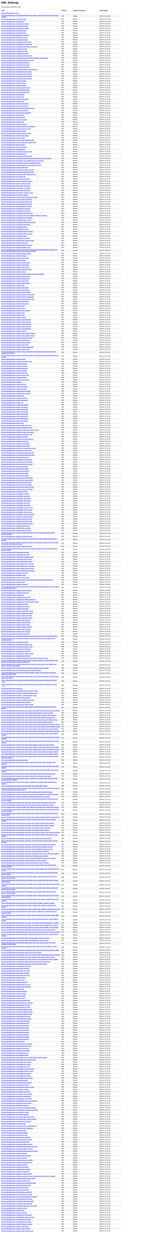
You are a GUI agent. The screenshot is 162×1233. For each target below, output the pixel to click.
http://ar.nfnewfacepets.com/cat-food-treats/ (14, 110)
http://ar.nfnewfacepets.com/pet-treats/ (13, 998)
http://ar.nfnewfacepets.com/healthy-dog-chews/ (16, 500)
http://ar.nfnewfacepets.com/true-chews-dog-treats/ (17, 1160)
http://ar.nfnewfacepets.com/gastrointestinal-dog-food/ (17, 455)
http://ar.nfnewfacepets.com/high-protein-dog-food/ (16, 536)
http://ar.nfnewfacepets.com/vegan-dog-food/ (15, 1190)
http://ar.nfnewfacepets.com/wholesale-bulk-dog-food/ (17, 1217)
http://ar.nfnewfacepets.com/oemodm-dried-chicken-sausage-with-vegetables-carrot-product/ (30, 927)
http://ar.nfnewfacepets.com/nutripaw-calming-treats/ (17, 704)
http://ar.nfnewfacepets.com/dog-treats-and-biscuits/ (17, 347)
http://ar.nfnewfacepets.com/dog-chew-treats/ (15, 267)
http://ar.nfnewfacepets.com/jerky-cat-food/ (14, 573)
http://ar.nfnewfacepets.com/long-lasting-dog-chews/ (17, 611)
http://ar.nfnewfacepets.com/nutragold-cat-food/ (15, 702)
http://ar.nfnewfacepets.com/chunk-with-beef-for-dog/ (17, 172)
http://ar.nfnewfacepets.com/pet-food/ (12, 989)
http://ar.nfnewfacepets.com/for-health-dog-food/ (16, 425)
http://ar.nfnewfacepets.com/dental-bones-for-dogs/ (17, 213)
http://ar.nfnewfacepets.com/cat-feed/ (12, 101)
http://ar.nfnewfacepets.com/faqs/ (11, 382)
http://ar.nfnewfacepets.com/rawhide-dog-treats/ (16, 1064)
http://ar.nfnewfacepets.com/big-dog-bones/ (14, 39)
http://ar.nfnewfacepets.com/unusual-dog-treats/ (16, 1185)
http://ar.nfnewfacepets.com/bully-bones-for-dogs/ (16, 55)
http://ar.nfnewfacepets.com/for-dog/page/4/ (14, 409)
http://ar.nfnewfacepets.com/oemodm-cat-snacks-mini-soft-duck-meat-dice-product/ (27, 846)
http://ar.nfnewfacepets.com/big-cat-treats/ (14, 37)
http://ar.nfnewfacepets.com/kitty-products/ (14, 584)
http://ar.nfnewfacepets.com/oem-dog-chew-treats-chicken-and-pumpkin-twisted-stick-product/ (30, 724)
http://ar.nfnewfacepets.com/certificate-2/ (13, 154)
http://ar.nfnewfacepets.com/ (10, 13)
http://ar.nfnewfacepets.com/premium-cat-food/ (15, 1005)
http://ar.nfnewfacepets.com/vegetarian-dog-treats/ (16, 1194)
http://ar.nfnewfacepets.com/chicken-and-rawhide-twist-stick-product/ (22, 160)
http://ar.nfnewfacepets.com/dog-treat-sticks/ (15, 344)
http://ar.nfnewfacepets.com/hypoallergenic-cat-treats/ (17, 566)
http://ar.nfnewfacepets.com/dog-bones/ (13, 260)
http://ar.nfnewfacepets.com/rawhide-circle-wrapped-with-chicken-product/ (24, 1057)
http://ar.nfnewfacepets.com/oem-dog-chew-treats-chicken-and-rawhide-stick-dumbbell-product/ (30, 726)
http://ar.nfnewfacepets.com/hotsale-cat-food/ (15, 552)
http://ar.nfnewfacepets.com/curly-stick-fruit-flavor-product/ (19, 197)
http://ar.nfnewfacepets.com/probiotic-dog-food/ (15, 1016)
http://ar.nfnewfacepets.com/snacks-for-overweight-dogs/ (19, 1126)
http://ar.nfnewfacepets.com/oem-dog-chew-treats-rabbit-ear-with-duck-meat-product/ (27, 745)
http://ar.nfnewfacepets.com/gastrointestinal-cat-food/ (17, 452)
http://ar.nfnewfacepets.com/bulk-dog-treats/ (14, 53)
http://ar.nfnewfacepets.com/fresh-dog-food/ (14, 441)
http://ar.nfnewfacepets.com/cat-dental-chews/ (15, 90)
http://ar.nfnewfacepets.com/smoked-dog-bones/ (16, 1121)
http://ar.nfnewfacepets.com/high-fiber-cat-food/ (15, 528)
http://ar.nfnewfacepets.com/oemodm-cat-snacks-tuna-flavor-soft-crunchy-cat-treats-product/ (30, 853)
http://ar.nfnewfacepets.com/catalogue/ (13, 149)
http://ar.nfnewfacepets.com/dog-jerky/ (13, 313)
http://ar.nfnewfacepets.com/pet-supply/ (13, 996)
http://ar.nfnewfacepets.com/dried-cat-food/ (14, 368)
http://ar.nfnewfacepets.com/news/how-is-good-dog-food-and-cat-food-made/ (25, 668)
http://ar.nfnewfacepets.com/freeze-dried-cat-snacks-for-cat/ (20, 430)
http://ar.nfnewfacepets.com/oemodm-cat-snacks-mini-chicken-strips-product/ (25, 830)
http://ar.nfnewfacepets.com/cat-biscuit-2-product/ (16, 76)
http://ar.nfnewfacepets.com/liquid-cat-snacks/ (15, 606)
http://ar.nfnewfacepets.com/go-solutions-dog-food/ (17, 464)
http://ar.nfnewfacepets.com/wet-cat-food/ (14, 1208)
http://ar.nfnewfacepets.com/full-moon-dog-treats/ (16, 450)
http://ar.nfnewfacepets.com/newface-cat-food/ (15, 651)
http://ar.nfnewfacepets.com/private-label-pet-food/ (16, 1014)
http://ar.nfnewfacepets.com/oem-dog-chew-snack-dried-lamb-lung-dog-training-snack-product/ (30, 710)
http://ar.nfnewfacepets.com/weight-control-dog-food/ (17, 1201)
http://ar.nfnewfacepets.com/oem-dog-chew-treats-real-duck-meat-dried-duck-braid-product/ (29, 751)
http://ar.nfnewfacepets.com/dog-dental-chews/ (15, 276)
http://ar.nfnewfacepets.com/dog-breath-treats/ (15, 262)
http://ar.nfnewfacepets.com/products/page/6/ (15, 1032)
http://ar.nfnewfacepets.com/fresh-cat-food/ (14, 436)
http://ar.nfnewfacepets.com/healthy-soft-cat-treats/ (17, 516)
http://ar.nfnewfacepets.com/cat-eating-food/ (14, 99)
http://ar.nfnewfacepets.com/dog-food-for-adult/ (15, 292)
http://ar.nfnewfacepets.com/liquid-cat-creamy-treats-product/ (20, 602)
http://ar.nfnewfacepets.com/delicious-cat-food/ (15, 208)
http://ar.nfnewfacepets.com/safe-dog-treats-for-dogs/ (17, 1087)
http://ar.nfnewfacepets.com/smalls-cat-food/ (15, 1114)
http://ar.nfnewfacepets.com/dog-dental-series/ (15, 278)
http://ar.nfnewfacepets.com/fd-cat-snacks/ (14, 386)
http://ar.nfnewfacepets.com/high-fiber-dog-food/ (16, 530)
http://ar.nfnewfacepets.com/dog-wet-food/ (14, 363)
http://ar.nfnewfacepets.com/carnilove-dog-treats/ (16, 71)
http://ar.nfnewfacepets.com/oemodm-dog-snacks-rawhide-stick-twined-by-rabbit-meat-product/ (30, 909)
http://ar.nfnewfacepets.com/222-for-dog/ (13, 19)
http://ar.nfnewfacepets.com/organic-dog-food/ (15, 970)
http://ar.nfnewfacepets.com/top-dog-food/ (14, 1158)
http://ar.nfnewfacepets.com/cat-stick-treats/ (14, 135)
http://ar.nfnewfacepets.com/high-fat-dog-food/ (15, 525)
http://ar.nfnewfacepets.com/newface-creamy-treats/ (17, 653)
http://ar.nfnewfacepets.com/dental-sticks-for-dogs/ (17, 231)
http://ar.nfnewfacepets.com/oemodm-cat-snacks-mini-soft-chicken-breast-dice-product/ (28, 844)
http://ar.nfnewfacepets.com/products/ (13, 1041)
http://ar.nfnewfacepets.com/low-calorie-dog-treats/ (17, 618)
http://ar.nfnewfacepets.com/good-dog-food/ (14, 473)
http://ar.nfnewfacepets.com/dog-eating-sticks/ (15, 283)
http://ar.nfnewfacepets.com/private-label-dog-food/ (17, 1012)
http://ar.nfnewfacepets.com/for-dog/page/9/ (14, 421)
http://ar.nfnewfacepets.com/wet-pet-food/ (14, 1212)
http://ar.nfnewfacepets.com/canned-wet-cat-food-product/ (19, 69)
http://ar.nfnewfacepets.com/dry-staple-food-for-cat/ (17, 1231)
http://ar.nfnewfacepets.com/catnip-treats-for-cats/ (16, 151)
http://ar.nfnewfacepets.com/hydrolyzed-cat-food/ (16, 559)
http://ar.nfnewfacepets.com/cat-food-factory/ (15, 103)
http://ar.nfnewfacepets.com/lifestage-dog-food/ (15, 597)
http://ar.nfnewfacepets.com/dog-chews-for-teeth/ (16, 269)
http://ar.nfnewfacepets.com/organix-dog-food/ (15, 975)
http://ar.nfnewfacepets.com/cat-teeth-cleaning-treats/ (17, 140)
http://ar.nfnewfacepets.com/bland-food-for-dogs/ (16, 42)
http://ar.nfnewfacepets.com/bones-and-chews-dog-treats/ (19, 46)
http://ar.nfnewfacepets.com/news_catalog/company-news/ (19, 693)
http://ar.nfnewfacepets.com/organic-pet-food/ (15, 973)
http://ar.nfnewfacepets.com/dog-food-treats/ (15, 303)
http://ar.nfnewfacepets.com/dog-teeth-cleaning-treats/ (18, 335)
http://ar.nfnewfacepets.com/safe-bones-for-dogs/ (16, 1082)
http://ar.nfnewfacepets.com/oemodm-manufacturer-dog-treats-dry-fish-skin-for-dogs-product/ (30, 950)
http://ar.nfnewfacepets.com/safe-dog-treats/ (15, 1089)
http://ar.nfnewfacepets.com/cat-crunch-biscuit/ (15, 87)
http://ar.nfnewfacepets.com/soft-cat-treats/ (14, 1132)
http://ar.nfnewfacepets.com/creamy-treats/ (14, 195)
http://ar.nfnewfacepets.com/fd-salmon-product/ (15, 393)
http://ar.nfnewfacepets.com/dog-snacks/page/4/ (16, 324)
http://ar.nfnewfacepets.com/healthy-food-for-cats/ (16, 510)
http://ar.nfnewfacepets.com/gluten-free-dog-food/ (16, 459)
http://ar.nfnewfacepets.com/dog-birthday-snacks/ (16, 245)
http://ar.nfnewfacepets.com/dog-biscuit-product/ (16, 253)
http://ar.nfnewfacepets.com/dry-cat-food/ (14, 370)
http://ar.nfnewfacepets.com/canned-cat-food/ (15, 62)
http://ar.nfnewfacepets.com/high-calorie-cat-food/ (16, 519)
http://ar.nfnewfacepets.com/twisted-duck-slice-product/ (18, 1178)
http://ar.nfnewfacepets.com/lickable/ (12, 595)
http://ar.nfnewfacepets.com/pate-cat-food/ (14, 982)
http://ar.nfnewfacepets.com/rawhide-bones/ (14, 1053)
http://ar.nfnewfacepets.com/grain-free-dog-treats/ (16, 484)
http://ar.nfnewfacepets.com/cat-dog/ (12, 96)
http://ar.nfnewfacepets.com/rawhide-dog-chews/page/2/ (18, 1059)
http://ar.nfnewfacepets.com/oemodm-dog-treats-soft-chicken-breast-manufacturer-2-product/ (30, 923)
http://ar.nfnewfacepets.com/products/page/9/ (15, 1039)
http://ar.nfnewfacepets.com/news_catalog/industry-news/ (19, 695)
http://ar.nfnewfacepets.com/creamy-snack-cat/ (16, 190)
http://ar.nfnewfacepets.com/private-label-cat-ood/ (16, 1009)
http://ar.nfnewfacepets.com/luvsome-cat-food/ (15, 634)
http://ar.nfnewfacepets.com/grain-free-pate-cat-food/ (17, 487)
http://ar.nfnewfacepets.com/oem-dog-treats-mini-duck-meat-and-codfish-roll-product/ (27, 805)
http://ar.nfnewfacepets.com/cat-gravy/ (13, 117)
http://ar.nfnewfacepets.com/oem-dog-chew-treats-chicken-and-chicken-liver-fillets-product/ (29, 719)
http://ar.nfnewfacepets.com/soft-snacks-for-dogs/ (16, 1139)
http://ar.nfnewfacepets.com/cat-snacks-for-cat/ (16, 128)
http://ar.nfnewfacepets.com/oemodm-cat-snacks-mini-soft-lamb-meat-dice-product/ (27, 849)
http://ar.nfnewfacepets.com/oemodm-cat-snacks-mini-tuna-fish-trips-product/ (25, 851)
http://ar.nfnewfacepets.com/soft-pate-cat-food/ (15, 1137)
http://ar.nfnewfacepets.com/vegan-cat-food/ (14, 1187)
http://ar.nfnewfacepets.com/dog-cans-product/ (15, 1228)
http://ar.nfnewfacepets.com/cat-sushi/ (13, 138)
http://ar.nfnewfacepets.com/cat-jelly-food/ (14, 119)
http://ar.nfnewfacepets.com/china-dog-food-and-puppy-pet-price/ (21, 165)
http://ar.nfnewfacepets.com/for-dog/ (12, 423)
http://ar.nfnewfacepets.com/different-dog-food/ (15, 238)
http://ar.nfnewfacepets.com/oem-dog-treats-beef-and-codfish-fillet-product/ (24, 786)
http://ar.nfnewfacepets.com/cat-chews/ (13, 83)
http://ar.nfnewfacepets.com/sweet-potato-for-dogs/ (17, 1148)
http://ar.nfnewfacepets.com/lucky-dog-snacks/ (15, 631)
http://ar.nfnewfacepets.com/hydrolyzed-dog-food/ (16, 561)
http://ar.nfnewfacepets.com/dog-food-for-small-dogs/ (17, 297)
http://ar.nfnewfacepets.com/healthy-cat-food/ (15, 494)
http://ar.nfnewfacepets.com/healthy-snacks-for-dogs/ (17, 514)
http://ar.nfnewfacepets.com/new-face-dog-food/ (16, 649)
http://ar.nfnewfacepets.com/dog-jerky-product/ (15, 310)
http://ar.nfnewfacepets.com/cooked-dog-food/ (15, 179)
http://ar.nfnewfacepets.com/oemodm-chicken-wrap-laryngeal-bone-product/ (24, 856)
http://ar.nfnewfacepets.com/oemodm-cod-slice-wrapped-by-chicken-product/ (25, 862)
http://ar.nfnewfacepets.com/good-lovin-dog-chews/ (17, 478)
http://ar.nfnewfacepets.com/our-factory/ (13, 977)
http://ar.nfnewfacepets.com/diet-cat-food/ (14, 236)
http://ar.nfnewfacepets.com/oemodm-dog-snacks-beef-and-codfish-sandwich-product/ (28, 903)
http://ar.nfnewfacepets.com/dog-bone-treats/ (15, 258)
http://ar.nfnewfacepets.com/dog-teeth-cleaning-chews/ (18, 333)
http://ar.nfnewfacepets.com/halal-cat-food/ (14, 491)
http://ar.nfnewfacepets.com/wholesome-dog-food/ (16, 1224)
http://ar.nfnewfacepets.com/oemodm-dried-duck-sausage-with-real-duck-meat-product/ (28, 929)
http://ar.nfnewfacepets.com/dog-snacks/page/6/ (16, 328)
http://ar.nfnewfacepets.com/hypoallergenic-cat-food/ (17, 564)
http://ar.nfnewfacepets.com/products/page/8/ (15, 1037)
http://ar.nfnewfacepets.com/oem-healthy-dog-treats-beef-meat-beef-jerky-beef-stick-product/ (30, 807)
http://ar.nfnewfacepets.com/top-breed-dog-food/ (16, 1155)
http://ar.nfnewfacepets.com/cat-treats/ (13, 144)
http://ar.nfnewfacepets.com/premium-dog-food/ (15, 1007)
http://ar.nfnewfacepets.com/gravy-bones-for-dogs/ (17, 489)
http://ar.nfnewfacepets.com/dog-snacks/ (13, 331)
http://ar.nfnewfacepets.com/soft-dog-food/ (14, 1135)
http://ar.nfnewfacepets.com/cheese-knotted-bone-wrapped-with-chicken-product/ (26, 158)
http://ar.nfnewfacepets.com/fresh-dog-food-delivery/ (17, 439)
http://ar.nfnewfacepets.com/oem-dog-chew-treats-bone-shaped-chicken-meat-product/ (28, 717)
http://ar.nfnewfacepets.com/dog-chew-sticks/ (15, 265)
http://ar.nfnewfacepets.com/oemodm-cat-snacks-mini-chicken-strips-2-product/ (25, 827)
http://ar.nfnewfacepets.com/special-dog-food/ (15, 1142)
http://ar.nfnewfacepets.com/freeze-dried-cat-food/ (16, 427)
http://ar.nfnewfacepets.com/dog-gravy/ (13, 308)
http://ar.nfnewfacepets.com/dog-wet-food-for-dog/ (16, 361)
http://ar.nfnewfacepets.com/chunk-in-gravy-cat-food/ (17, 170)
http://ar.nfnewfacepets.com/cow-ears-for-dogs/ (16, 183)
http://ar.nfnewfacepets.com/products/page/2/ (15, 1023)
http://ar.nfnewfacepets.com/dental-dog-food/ (15, 229)
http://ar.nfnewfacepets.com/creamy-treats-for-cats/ (17, 192)
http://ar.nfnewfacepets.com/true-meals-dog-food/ (16, 1162)
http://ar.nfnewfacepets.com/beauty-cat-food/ (15, 35)
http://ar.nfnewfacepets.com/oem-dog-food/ (14, 760)
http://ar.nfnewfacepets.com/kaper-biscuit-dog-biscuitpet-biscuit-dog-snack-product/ (27, 579)
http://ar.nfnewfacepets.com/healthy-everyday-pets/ (17, 507)
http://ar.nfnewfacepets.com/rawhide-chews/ (14, 1055)
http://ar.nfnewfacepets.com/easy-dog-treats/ (15, 379)
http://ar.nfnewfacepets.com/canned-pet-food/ (15, 67)
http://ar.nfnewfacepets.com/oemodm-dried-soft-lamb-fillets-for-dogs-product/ (25, 940)
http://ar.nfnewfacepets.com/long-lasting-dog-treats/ (17, 613)
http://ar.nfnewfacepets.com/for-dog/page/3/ (14, 407)
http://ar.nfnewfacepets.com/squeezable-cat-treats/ (17, 1144)
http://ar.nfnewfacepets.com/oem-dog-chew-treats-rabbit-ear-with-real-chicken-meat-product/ (30, 747)
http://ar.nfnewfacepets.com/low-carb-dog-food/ (15, 622)
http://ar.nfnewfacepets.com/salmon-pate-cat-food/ (16, 1094)
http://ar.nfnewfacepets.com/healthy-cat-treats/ (15, 496)
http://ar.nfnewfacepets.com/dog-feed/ (13, 285)
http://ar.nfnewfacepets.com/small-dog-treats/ (15, 1112)
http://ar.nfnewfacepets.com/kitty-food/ (13, 582)
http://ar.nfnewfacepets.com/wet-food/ (12, 1210)
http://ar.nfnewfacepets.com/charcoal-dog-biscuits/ (16, 156)
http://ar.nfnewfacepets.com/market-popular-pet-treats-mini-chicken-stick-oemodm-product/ (29, 636)
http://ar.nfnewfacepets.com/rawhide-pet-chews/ (16, 1073)
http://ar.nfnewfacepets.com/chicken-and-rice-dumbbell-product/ (21, 163)
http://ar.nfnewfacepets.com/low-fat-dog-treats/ (15, 624)
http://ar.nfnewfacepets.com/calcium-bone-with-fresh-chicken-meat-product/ (24, 58)
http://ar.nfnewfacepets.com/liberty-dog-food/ (15, 592)
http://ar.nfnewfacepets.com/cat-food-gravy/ (14, 106)
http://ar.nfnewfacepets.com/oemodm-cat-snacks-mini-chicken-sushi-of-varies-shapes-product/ (30, 832)
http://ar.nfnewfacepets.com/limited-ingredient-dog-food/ (18, 599)
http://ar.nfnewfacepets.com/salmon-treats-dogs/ (16, 1096)
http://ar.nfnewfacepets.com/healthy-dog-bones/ (16, 498)
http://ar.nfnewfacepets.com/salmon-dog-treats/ (15, 1091)
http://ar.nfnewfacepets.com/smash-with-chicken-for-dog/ (18, 1119)
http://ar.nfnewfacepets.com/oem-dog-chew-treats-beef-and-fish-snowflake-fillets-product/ (28, 715)
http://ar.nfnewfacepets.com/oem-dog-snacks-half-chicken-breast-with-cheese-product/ (28, 773)
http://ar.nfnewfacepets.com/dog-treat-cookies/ (15, 342)
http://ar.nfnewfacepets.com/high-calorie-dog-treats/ (17, 523)
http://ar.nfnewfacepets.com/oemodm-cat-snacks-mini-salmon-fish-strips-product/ (26, 838)
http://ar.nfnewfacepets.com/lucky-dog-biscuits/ (15, 629)
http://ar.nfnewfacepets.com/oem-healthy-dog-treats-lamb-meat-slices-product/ (25, 796)
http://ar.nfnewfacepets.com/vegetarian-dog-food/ (16, 1192)
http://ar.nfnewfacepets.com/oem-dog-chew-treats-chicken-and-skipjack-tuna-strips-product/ (29, 729)
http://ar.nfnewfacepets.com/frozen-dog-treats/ (15, 446)
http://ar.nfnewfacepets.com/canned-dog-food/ (15, 65)
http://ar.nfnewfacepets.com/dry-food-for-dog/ (15, 375)
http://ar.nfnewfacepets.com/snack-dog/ (13, 1123)
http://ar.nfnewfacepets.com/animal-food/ (13, 33)
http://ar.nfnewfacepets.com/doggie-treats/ (14, 366)
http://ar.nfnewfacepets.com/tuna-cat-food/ (14, 1164)
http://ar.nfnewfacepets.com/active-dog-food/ (15, 23)
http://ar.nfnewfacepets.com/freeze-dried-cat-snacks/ (17, 432)
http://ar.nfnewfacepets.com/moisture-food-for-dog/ (17, 646)
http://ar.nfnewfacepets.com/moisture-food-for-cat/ (16, 644)
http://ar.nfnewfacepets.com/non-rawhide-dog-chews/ (17, 700)
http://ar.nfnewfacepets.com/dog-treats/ (13, 359)
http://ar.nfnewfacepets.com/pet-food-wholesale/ (16, 986)
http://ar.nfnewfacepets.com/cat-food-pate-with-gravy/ (17, 108)
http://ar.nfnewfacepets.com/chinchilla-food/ (14, 167)
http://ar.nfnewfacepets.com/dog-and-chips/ (14, 243)
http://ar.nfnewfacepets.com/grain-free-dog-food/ (16, 482)
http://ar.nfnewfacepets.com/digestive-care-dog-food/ (17, 240)
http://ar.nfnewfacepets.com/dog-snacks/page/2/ (16, 319)
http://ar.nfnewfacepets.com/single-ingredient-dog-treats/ (18, 1107)
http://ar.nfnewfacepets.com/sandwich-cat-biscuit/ (16, 1098)
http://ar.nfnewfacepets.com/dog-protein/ (13, 317)
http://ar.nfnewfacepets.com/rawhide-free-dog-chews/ (17, 1069)
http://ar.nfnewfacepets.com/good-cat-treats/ (15, 468)
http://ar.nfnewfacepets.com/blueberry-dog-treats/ (16, 44)
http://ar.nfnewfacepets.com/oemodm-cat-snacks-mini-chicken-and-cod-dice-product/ (27, 825)
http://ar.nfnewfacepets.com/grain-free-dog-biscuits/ (17, 480)
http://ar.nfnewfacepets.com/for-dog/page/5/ (14, 411)
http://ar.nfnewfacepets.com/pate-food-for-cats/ (15, 984)
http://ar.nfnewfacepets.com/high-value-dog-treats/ (16, 546)
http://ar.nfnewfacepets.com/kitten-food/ (13, 575)
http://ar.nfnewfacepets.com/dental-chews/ (14, 227)
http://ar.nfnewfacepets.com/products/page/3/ (15, 1025)
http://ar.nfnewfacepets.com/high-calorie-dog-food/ (16, 521)
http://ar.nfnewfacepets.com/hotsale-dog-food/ (15, 554)
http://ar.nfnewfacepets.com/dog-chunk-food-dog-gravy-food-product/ (22, 274)
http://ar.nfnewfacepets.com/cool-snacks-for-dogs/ (16, 181)
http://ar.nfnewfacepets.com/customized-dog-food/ (16, 201)
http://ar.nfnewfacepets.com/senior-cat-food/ (14, 1105)
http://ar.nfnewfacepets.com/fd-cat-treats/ (14, 389)
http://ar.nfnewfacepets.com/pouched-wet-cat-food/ (17, 1002)
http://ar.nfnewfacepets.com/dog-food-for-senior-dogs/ (18, 294)
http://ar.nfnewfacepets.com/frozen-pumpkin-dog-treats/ (18, 448)
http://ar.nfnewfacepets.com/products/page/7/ (15, 1034)
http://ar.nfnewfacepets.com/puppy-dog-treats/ (15, 1050)
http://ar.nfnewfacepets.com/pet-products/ (14, 991)
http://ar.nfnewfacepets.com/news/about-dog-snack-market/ (19, 691)
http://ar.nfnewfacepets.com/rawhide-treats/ (14, 1080)
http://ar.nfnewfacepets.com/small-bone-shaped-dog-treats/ (19, 1110)
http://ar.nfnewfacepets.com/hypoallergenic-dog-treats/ (18, 570)
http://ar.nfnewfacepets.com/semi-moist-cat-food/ (16, 1103)
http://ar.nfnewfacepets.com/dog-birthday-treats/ (16, 247)
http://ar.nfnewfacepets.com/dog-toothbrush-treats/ (17, 338)
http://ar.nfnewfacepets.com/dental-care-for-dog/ (16, 220)
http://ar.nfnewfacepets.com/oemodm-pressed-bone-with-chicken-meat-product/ (25, 961)
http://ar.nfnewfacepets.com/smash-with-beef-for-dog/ (17, 1117)
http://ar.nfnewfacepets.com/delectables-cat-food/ (16, 206)
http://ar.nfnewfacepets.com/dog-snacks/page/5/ (16, 326)
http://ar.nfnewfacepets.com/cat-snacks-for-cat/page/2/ (18, 126)
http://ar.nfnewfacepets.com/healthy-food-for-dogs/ (16, 512)
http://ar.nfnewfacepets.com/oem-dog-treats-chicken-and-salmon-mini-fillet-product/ (27, 792)
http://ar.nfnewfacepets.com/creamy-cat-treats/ (15, 188)
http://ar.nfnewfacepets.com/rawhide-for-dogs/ (15, 1066)
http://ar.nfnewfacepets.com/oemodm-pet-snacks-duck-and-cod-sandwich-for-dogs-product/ (29, 959)
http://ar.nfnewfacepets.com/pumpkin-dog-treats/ (16, 1046)
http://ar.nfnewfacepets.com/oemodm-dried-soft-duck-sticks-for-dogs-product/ (25, 938)
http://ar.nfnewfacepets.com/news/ (11, 688)
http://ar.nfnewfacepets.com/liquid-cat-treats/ (15, 608)
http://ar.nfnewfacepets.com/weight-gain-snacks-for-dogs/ (19, 1206)
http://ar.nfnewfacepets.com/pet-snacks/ (13, 993)
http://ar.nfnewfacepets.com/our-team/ (13, 980)
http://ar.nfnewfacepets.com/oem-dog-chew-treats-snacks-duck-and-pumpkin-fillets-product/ (29, 754)
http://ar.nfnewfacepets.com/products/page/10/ (15, 1021)
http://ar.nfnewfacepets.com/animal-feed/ (13, 30)
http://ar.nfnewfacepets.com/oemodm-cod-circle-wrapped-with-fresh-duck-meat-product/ (28, 858)
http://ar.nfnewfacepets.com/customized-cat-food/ (16, 199)
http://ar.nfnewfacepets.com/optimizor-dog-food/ (16, 966)
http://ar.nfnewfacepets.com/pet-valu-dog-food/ (15, 1000)
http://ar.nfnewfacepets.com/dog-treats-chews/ (15, 349)
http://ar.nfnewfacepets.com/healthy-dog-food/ (15, 503)
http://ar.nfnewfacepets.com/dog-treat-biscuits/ (15, 340)
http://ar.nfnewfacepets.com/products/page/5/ (15, 1030)
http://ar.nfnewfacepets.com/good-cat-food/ (14, 466)
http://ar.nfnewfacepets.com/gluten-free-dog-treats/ (17, 462)
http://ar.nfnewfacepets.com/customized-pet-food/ (16, 204)
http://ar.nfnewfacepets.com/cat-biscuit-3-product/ (16, 78)
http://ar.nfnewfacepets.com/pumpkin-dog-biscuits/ (16, 1043)
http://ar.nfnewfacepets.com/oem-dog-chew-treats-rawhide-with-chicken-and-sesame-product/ (30, 749)
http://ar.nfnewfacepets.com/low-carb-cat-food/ (15, 620)
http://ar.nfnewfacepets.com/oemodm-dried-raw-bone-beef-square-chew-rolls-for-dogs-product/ (30, 932)
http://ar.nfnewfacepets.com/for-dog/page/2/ (14, 405)
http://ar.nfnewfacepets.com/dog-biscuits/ (14, 255)
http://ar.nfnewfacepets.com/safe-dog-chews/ (15, 1085)
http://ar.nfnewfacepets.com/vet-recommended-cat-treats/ (19, 1196)
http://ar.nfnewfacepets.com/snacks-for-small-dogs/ (17, 1128)
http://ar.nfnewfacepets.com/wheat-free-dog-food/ (16, 1215)
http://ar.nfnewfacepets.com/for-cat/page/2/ (14, 400)
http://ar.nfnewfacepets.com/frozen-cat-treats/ (15, 443)
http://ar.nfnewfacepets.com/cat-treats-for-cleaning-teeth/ (18, 142)
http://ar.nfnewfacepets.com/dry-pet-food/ (14, 377)
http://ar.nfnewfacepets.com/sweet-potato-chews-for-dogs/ (19, 1146)
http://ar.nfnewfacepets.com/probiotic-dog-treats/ (16, 1018)
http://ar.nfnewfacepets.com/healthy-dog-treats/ (15, 505)
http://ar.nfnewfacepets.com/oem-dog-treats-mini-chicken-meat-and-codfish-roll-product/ (28, 802)
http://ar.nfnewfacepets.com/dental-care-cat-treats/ (17, 217)
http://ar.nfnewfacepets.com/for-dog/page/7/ (14, 416)
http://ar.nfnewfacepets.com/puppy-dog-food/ (15, 1048)
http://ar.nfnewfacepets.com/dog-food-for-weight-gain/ (17, 299)
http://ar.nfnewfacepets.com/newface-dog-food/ (15, 656)
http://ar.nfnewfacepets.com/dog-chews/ (13, 271)
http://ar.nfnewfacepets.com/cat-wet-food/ (14, 147)
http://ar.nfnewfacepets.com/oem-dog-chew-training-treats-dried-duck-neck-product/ (27, 713)
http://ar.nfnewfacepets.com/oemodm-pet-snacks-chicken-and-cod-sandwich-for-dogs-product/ (30, 954)
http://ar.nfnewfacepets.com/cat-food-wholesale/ (16, 112)
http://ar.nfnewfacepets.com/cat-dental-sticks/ (15, 92)
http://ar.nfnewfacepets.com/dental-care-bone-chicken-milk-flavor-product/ (24, 215)
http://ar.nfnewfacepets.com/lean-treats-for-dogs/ (16, 590)
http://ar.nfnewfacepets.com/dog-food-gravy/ (15, 301)
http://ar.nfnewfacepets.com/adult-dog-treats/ (15, 28)
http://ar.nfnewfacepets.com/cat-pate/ (12, 122)
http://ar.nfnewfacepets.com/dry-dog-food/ (14, 373)
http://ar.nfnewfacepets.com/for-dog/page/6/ (14, 414)
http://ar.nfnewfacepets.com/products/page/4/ (15, 1028)
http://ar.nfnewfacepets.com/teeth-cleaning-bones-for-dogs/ (19, 1151)
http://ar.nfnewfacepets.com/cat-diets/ (12, 94)
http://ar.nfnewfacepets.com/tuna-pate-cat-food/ (16, 1169)
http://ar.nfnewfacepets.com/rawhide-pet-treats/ (15, 1075)
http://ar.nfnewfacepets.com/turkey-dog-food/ (15, 1171)
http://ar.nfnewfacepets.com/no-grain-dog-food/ (15, 697)
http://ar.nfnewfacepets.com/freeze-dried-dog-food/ (17, 434)
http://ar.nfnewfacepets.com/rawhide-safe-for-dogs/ (17, 1078)
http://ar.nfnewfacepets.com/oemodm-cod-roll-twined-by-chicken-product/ (23, 860)
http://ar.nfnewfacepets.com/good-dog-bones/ (15, 471)
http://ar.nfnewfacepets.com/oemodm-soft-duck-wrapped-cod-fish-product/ (24, 964)
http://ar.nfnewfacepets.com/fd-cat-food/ (13, 384)
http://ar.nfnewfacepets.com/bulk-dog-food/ (14, 51)
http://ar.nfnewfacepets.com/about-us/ (13, 21)
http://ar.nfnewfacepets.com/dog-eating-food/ (15, 281)
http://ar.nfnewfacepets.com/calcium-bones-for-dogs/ (17, 60)
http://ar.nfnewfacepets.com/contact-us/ (13, 176)
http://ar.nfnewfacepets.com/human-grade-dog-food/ (17, 557)
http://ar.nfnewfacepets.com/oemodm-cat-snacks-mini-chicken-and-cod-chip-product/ (27, 823)
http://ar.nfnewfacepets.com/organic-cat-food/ (15, 968)
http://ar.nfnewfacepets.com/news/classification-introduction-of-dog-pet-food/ (24, 658)
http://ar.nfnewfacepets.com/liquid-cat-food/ (14, 604)
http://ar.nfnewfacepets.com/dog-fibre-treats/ (15, 287)
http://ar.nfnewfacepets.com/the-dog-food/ (14, 1153)
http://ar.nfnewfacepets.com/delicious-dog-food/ (15, 211)
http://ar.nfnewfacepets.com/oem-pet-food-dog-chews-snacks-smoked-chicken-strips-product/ (30, 817)
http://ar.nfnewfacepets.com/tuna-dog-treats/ (15, 1167)
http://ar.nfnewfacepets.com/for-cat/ (12, 402)
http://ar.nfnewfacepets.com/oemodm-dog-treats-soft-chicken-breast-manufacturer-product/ (29, 925)
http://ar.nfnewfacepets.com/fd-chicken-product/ (16, 391)
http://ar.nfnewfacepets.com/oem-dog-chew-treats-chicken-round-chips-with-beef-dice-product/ (30, 731)
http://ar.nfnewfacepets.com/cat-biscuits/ (13, 81)
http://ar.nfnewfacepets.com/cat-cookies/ (13, 85)
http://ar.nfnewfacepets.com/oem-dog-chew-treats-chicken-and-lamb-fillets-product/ (27, 722)
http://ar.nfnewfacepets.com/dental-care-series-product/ (18, 222)
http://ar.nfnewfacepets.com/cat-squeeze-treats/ (16, 133)
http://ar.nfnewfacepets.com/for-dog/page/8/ (14, 418)
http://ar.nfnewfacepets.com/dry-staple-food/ (14, 1226)
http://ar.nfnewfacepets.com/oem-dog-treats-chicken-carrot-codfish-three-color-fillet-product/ (29, 794)
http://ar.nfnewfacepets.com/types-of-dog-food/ (15, 1180)
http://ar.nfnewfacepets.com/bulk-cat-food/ (14, 49)
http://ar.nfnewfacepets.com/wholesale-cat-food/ (16, 1219)
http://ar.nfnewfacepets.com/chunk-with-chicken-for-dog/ (18, 174)
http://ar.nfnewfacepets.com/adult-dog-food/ (14, 26)
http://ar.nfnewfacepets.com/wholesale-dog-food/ (16, 1221)
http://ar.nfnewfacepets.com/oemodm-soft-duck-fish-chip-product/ (21, 952)
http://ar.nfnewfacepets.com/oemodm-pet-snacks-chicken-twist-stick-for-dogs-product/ (28, 957)
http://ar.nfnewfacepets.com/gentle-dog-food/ (15, 457)
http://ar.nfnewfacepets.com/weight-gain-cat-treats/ (17, 1203)
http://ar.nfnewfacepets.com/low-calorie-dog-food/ (16, 615)
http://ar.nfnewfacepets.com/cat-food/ (12, 115)
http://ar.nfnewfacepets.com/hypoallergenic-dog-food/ (17, 568)
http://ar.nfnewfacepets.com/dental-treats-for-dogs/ (17, 233)
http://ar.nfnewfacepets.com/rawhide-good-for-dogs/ (17, 1071)
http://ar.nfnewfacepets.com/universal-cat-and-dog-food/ (18, 1183)
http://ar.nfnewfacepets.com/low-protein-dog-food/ (16, 627)
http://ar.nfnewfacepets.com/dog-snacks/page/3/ (16, 322)
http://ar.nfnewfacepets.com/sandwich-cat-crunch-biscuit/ (19, 1101)
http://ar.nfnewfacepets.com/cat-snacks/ (13, 131)
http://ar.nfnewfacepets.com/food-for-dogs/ (14, 398)
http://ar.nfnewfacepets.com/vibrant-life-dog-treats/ (16, 1199)
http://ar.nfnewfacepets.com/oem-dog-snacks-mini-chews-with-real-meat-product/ (26, 776)
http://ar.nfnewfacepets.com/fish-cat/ (12, 395)
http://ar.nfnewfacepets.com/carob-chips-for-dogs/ (16, 74)
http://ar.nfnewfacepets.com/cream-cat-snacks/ (16, 185)
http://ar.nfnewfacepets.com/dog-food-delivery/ (15, 290)
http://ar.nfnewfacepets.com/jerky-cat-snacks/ (15, 577)
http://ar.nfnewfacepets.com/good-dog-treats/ (15, 475)
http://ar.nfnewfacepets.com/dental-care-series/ (15, 224)
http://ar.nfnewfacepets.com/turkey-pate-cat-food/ (16, 1174)
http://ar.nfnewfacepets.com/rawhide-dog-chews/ (16, 1062)
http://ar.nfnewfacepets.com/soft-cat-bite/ (13, 1130)
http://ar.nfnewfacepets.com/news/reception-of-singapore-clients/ (21, 670)
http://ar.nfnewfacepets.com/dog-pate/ (13, 315)
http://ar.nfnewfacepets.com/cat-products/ (14, 124)
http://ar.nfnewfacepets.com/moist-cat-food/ (14, 642)
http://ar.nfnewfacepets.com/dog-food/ (13, 306)
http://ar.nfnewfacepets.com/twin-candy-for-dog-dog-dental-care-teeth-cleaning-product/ (28, 1176)
